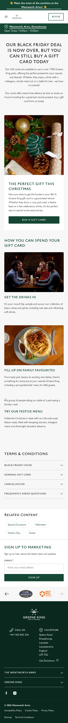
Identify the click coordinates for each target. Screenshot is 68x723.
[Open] (6, 17)
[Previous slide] (7, 594)
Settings (53, 400)
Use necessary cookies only (34, 421)
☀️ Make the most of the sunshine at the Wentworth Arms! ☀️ (34, 5)
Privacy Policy (47, 710)
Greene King (13, 682)
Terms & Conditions (24, 717)
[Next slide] (61, 594)
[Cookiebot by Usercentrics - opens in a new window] (49, 298)
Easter (32, 532)
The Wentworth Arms (20, 672)
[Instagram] (15, 693)
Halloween (40, 524)
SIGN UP (34, 577)
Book (56, 16)
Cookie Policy (31, 710)
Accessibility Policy (13, 710)
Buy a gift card (34, 219)
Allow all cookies (34, 410)
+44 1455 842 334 (19, 634)
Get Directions (47, 660)
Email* (8, 560)
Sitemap (8, 717)
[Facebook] (6, 693)
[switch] (59, 366)
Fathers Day (14, 532)
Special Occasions (17, 524)
